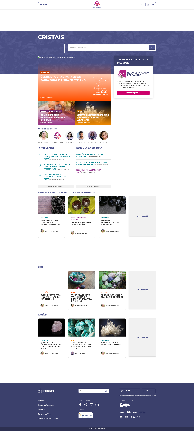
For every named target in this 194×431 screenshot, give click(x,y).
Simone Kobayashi (47, 97)
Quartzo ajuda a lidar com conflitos (111, 344)
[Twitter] (85, 404)
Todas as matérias (92, 186)
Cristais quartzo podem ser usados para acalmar (93, 117)
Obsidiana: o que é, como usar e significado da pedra (51, 222)
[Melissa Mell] (103, 135)
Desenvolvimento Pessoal (51, 111)
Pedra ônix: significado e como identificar (111, 222)
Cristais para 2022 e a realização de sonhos (112, 296)
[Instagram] (91, 404)
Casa (80, 111)
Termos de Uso (44, 414)
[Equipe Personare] (57, 135)
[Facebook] (80, 404)
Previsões (45, 72)
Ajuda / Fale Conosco (131, 391)
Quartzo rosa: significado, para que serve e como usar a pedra (57, 156)
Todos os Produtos (46, 405)
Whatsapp (150, 391)
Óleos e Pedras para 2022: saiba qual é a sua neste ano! (51, 297)
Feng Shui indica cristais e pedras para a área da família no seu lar (82, 346)
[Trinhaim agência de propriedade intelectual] (86, 418)
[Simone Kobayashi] (43, 135)
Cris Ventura (80, 353)
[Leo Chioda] (81, 135)
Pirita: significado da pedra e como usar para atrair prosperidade (57, 166)
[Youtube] (97, 404)
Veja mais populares (55, 186)
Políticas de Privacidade (48, 418)
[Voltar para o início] (97, 4)
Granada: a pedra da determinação (81, 223)
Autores (41, 401)
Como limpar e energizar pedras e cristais (52, 117)
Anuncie (41, 410)
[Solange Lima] (69, 135)
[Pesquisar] (141, 4)
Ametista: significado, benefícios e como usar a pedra (55, 176)
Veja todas (141, 216)
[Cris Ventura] (92, 135)
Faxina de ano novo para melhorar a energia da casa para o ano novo (81, 298)
